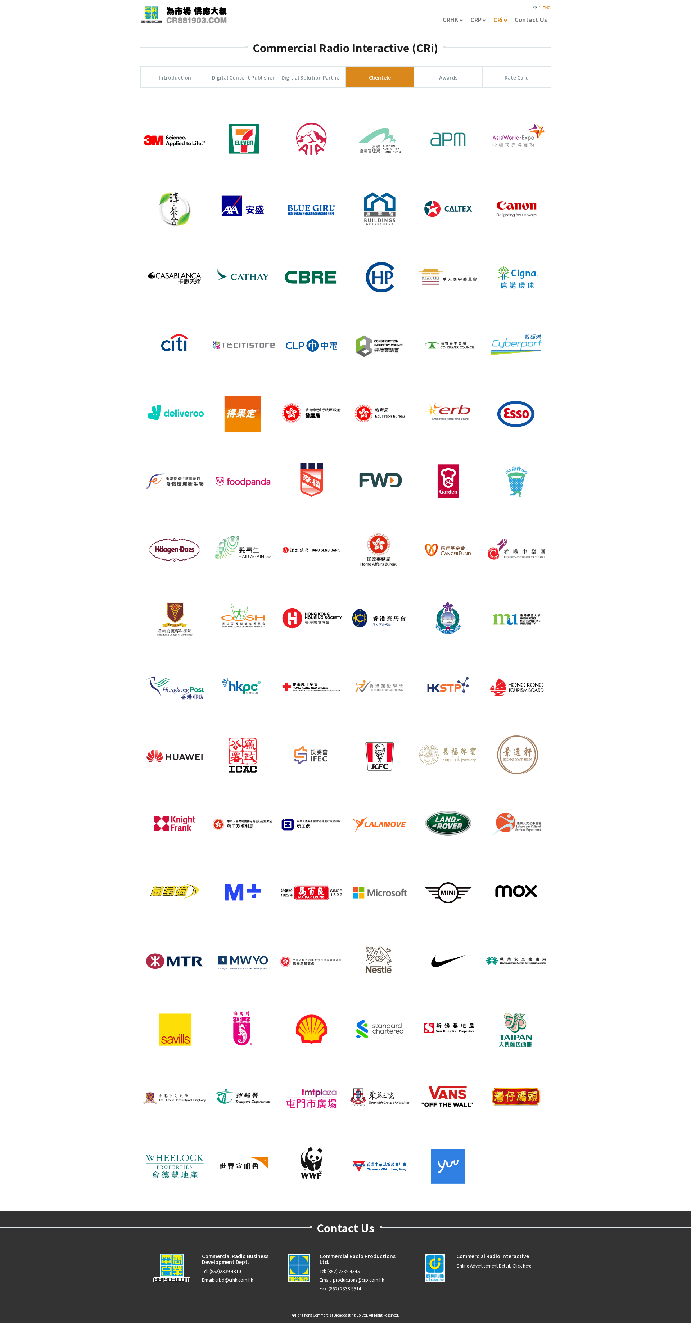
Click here (521, 1266)
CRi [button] (498, 19)
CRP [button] (476, 19)
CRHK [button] (451, 19)
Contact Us (531, 19)
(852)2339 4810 (225, 1271)
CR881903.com (183, 14)
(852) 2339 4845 (343, 1271)
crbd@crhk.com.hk (234, 1280)
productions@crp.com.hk (358, 1280)
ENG (547, 8)
